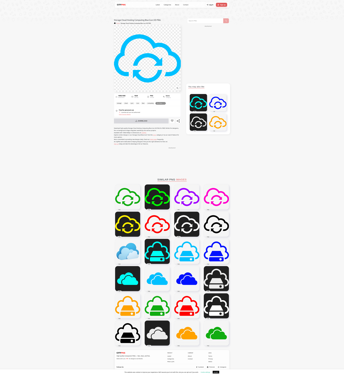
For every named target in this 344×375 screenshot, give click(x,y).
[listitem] (200, 367)
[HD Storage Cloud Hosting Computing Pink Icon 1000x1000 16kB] (216, 197)
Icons (168, 96)
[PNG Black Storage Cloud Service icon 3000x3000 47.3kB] (127, 333)
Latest (158, 5)
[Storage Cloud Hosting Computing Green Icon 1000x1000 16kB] (127, 197)
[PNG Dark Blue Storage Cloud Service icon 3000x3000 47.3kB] (216, 251)
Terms (210, 356)
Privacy (210, 359)
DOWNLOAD (142, 121)
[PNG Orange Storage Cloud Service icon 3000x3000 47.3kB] (127, 305)
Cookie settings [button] (205, 372)
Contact (185, 5)
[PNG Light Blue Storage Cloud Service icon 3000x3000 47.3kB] (157, 251)
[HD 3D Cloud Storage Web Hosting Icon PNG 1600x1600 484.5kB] (127, 251)
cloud (126, 103)
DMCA (210, 362)
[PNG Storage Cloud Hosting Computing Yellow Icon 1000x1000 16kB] (127, 224)
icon (138, 103)
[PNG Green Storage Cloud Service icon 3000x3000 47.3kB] (157, 305)
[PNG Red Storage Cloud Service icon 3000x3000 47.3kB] (186, 305)
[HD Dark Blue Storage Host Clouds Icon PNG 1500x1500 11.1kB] (186, 278)
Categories (167, 5)
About (177, 5)
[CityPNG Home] (121, 4)
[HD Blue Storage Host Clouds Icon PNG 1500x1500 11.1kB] (157, 278)
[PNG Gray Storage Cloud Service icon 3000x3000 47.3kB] (216, 278)
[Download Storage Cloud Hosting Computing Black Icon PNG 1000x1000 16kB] (216, 224)
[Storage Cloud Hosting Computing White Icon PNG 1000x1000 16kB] (186, 224)
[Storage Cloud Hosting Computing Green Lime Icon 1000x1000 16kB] (157, 197)
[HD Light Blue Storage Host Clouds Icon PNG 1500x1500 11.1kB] (127, 278)
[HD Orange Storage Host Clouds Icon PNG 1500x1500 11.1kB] (186, 333)
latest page (153, 139)
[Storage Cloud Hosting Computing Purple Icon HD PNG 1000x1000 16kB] (186, 197)
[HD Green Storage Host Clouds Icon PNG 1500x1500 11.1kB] (216, 333)
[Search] (226, 20)
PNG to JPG (170, 362)
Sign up (116, 144)
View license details (125, 114)
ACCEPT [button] (216, 372)
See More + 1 (161, 103)
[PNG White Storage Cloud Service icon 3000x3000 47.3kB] (216, 305)
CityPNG (143, 133)
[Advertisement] (208, 54)
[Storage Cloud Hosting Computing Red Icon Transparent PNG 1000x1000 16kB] (157, 224)
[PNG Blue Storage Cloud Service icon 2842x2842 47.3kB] (186, 251)
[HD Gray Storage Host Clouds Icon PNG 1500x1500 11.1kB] (157, 333)
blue (143, 103)
